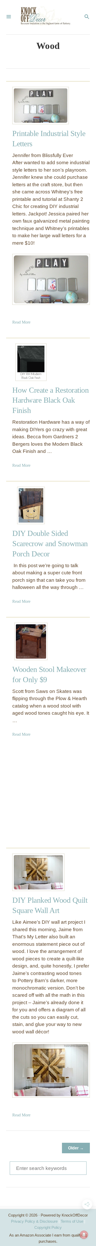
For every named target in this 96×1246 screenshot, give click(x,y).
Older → (76, 1148)
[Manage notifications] (84, 1235)
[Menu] (8, 17)
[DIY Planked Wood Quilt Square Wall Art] (31, 872)
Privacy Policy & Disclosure (34, 1221)
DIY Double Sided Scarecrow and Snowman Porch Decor (50, 543)
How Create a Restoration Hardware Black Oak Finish (50, 400)
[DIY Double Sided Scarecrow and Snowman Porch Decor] (31, 505)
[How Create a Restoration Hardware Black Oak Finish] (31, 362)
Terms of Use (72, 1221)
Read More (21, 322)
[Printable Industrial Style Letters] (31, 105)
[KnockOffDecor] (47, 17)
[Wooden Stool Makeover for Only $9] (31, 641)
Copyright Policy (48, 1227)
